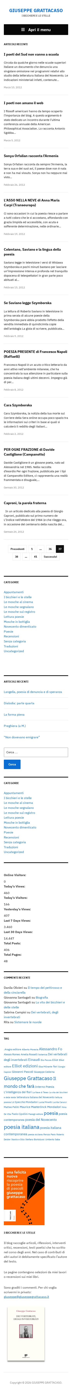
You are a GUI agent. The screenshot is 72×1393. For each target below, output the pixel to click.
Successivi (50, 556)
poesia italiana (21, 1126)
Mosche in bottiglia (17, 622)
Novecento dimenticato (20, 626)
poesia (51, 1113)
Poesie (8, 631)
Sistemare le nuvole (28, 1022)
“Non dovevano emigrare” (22, 737)
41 (35, 556)
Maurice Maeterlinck (33, 1107)
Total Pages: (13, 954)
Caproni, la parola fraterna (25, 503)
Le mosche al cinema (18, 602)
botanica (42, 1054)
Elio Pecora (46, 1060)
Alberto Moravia (30, 1049)
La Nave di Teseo (40, 1092)
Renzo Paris (49, 1134)
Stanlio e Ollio (18, 1139)
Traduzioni (11, 646)
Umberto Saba (52, 1139)
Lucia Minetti (45, 1102)
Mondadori (54, 1107)
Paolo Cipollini (20, 1114)
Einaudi (34, 1059)
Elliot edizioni (25, 1066)
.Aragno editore (12, 1049)
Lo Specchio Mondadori (25, 1102)
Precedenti (17, 549)
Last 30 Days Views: (18, 932)
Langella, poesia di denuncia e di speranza (33, 692)
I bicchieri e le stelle (18, 597)
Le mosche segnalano (19, 607)
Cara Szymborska (18, 405)
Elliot (55, 1060)
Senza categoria (15, 641)
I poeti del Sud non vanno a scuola (31, 54)
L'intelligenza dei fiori (18, 1092)
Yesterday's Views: (18, 909)
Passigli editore (35, 1114)
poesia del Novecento (41, 1119)
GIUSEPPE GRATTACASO (36, 10)
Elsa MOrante (45, 1066)
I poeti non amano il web (23, 103)
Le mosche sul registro (19, 612)
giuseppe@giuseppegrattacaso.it (26, 1297)
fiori (55, 1066)
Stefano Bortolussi (35, 1139)
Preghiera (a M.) (15, 726)
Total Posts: (13, 943)
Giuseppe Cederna (44, 1072)
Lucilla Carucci (60, 1102)
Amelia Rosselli (29, 1054)
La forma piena (14, 714)
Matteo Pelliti (11, 1107)
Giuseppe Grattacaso (28, 1078)
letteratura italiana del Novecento (36, 1097)
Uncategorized (14, 651)
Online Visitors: (15, 875)
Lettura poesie (14, 617)
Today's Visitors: (16, 898)
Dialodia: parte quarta (19, 703)
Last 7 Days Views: (17, 920)
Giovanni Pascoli (22, 1072)
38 (16, 556)
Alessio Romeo (12, 1054)
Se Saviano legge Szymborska (27, 303)
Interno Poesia (44, 1087)
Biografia (42, 997)
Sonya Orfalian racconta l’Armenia (31, 156)
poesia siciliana (35, 1134)
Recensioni (11, 636)
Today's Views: (15, 886)
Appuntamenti (14, 592)
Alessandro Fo (50, 1049)
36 (50, 549)
